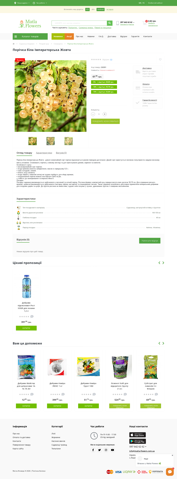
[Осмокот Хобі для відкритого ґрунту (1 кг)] (119, 367)
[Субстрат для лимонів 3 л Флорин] (150, 367)
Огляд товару (24, 152)
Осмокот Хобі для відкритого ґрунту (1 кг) (119, 386)
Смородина (58, 44)
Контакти (147, 36)
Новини (91, 36)
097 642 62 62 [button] (136, 446)
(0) (111, 59)
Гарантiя (135, 36)
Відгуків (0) (61, 152)
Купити (26, 328)
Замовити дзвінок (127, 24)
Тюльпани (56, 448)
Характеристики (44, 152)
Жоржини (56, 437)
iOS (87, 9)
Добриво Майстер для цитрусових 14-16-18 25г (26, 386)
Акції (69, 36)
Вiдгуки (123, 36)
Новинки (58, 36)
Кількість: (95, 110)
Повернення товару (21, 445)
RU (144, 3)
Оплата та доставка (21, 437)
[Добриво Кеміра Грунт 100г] (88, 367)
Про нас (79, 36)
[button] (22, 3)
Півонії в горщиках (102, 27)
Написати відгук (150, 240)
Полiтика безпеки (38, 471)
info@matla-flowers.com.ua (142, 451)
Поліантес (73, 27)
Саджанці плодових (26, 44)
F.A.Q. (101, 36)
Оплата (146, 84)
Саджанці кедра (86, 27)
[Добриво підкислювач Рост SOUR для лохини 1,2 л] (26, 286)
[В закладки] (37, 272)
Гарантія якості (150, 100)
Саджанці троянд (59, 445)
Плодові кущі (44, 44)
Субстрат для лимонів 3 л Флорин (150, 386)
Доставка (112, 36)
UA (140, 3)
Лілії (53, 433)
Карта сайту (18, 448)
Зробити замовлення (153, 24)
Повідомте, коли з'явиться (105, 121)
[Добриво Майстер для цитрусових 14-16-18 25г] (26, 367)
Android (100, 9)
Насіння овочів (58, 441)
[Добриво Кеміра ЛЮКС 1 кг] (57, 367)
